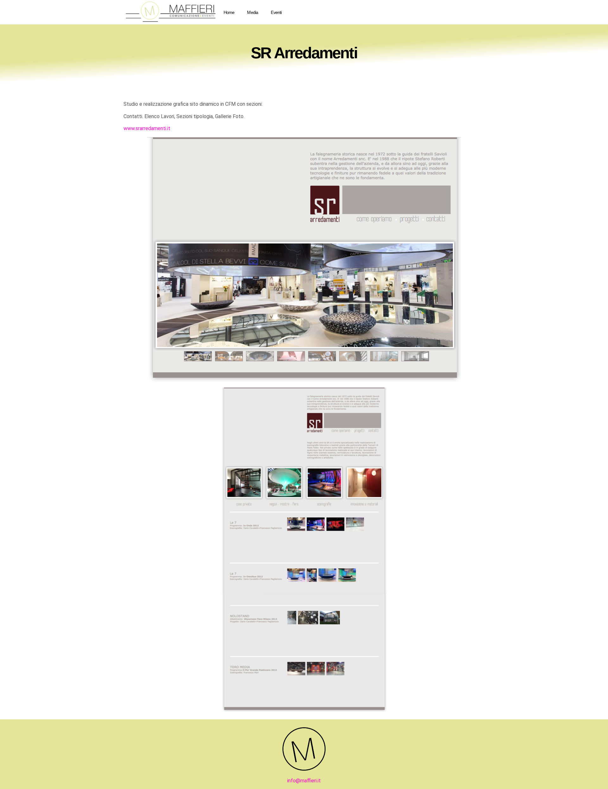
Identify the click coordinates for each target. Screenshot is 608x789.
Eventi (276, 12)
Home (229, 12)
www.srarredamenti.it (147, 128)
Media (252, 12)
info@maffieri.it (304, 781)
